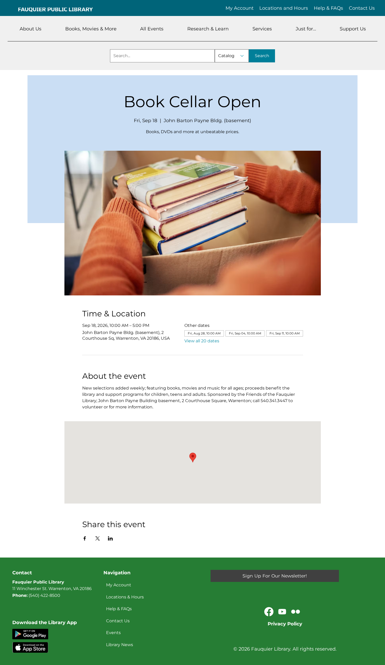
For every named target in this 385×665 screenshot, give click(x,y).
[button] (30, 29)
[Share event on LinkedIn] (110, 538)
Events (113, 632)
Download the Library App (44, 622)
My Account (118, 584)
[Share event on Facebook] (84, 538)
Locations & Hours (125, 596)
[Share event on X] (97, 538)
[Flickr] (295, 611)
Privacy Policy (285, 624)
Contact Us (118, 620)
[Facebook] (268, 611)
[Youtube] (282, 611)
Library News (119, 644)
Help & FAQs (119, 608)
